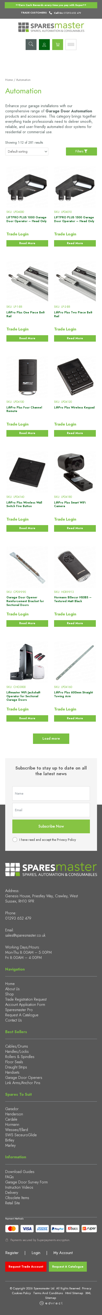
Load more (51, 738)
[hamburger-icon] (70, 44)
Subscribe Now (51, 826)
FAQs (9, 1177)
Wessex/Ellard (16, 1129)
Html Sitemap (74, 1293)
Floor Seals (14, 1062)
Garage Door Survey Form (26, 1182)
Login (36, 1252)
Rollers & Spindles (19, 1056)
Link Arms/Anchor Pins (22, 1083)
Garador (12, 1109)
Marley (10, 1145)
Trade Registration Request (25, 999)
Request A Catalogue (21, 1015)
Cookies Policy (21, 1293)
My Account (63, 1252)
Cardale (11, 1119)
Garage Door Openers (23, 1077)
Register (12, 1252)
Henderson (14, 1114)
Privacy (86, 1288)
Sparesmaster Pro (19, 1010)
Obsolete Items (17, 1197)
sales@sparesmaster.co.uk (25, 935)
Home (9, 80)
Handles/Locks (17, 1051)
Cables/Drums (16, 1046)
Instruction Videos (19, 1187)
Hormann (12, 1124)
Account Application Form (25, 1004)
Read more (27, 243)
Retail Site (12, 1203)
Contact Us (13, 1020)
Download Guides (19, 1171)
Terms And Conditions (48, 1293)
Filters (79, 151)
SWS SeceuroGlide (21, 1135)
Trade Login (17, 234)
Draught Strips (16, 1067)
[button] (31, 44)
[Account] (44, 44)
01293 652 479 (18, 918)
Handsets (12, 1072)
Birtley (9, 1140)
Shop (9, 994)
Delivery (11, 1192)
